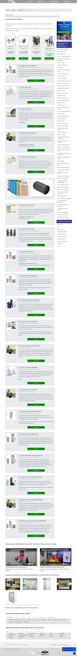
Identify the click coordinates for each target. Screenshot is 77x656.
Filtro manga (60, 67)
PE (28, 631)
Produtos (41, 1)
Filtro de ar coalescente (63, 93)
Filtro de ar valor (61, 113)
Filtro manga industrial (46, 16)
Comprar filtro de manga (63, 176)
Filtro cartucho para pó (63, 123)
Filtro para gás (61, 161)
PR (19, 631)
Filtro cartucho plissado (63, 126)
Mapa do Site (67, 645)
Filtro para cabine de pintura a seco (64, 158)
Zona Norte (17, 617)
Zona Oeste (23, 617)
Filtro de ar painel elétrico (63, 147)
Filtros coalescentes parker (64, 167)
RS (25, 631)
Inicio (30, 1)
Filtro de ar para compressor (64, 56)
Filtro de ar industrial (62, 78)
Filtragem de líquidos (62, 231)
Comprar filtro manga (62, 178)
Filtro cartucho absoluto (63, 184)
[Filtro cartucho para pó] (10, 40)
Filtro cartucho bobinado (63, 187)
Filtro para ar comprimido (63, 85)
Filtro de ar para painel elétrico (63, 129)
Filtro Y (59, 227)
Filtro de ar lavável (62, 95)
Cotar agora (10, 58)
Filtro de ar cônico (62, 76)
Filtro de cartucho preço (63, 217)
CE (34, 631)
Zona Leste (35, 617)
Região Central (10, 617)
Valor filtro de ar (61, 121)
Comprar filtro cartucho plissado (22, 16)
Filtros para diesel (62, 239)
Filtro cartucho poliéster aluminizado (63, 192)
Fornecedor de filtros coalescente (62, 201)
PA (45, 631)
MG (10, 631)
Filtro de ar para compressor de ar (64, 150)
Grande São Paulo (42, 617)
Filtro (59, 246)
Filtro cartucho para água (63, 144)
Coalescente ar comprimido (64, 169)
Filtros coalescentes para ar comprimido (64, 137)
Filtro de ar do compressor (63, 88)
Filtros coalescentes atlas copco (63, 164)
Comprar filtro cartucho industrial (63, 209)
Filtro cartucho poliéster (63, 212)
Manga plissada (61, 105)
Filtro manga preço (62, 118)
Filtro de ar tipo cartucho (63, 214)
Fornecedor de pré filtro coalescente (63, 205)
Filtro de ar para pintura (63, 83)
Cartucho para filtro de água (64, 111)
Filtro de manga (61, 62)
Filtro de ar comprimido (63, 49)
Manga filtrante (61, 102)
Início (51, 645)
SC (22, 631)
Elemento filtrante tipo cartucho (63, 141)
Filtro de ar (60, 224)
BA (31, 631)
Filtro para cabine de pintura (64, 81)
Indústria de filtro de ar (63, 65)
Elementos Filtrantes (62, 236)
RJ (7, 631)
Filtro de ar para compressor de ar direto (64, 154)
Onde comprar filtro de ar (63, 73)
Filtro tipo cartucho (55, 16)
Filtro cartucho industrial (63, 189)
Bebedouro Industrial (62, 241)
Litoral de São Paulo (50, 617)
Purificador (60, 243)
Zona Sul (29, 617)
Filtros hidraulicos (62, 234)
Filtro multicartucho (62, 54)
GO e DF (38, 631)
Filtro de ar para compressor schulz (64, 70)
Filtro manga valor (62, 51)
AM (42, 631)
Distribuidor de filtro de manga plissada (63, 181)
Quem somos (54, 1)
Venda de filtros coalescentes (35, 16)
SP (16, 631)
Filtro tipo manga (61, 134)
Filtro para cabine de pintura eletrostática (64, 59)
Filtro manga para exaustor (64, 100)
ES (13, 631)
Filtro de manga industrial (10, 16)
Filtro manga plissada (62, 196)
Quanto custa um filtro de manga (63, 108)
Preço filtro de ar (61, 90)
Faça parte (67, 1)
